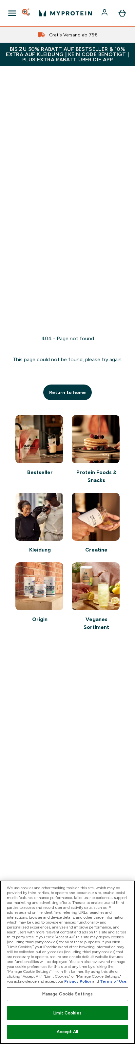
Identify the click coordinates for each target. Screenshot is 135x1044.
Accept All (67, 1031)
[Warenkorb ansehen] (122, 13)
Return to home (67, 392)
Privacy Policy (77, 981)
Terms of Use (113, 981)
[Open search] (26, 13)
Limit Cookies (67, 1013)
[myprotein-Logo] (65, 13)
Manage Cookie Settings (67, 994)
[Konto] (105, 13)
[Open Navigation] (12, 13)
